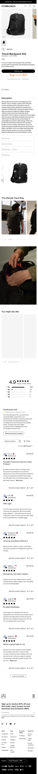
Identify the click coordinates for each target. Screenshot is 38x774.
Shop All (4, 739)
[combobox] (25, 446)
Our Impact (5, 737)
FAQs (11, 734)
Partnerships (22, 738)
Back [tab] (2, 174)
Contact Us (13, 737)
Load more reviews (18, 676)
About (3, 731)
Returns (12, 742)
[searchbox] (10, 441)
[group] (18, 24)
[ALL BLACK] (4, 42)
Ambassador (5, 750)
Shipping (12, 739)
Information (31, 748)
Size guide (9, 49)
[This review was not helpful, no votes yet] (31, 488)
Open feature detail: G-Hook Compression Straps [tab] (19, 177)
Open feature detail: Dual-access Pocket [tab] (20, 164)
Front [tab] (2, 180)
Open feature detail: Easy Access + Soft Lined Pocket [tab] (18, 163)
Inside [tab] (2, 168)
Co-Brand (21, 735)
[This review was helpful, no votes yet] (27, 488)
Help (11, 731)
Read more (19, 480)
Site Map (30, 751)
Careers (4, 747)
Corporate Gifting (22, 731)
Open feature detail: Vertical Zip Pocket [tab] (26, 173)
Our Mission (5, 734)
